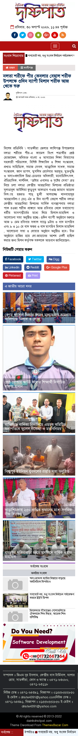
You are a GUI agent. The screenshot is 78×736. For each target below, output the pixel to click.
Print (34, 275)
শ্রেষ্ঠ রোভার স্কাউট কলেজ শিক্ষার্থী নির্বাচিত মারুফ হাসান (35, 384)
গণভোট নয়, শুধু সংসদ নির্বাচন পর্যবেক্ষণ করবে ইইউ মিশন (52, 596)
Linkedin (13, 267)
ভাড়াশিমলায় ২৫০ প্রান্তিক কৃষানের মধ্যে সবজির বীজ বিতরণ (38, 512)
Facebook (14, 259)
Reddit (34, 267)
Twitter (36, 259)
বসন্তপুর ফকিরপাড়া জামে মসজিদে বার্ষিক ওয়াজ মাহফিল (38, 554)
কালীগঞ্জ (28, 67)
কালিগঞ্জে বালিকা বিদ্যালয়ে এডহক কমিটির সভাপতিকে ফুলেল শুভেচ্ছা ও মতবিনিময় (35, 426)
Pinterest (14, 275)
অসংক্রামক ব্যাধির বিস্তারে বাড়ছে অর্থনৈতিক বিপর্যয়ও (48, 580)
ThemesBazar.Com (55, 725)
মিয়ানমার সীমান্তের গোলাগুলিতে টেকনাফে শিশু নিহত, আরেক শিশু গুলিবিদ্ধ (48, 614)
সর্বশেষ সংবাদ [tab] (39, 566)
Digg (55, 259)
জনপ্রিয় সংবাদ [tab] (39, 573)
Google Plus (58, 267)
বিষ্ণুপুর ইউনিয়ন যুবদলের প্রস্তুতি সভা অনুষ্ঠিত (37, 471)
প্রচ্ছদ (11, 67)
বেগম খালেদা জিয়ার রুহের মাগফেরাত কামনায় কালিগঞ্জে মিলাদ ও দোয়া (38, 317)
